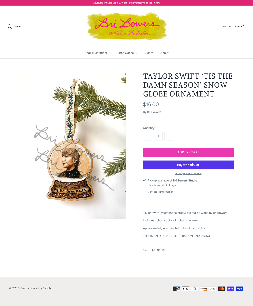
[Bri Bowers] (126, 26)
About (164, 53)
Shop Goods (125, 53)
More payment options (188, 173)
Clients (148, 53)
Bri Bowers (154, 112)
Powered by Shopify (40, 288)
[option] (72, 145)
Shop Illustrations (96, 53)
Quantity (148, 128)
